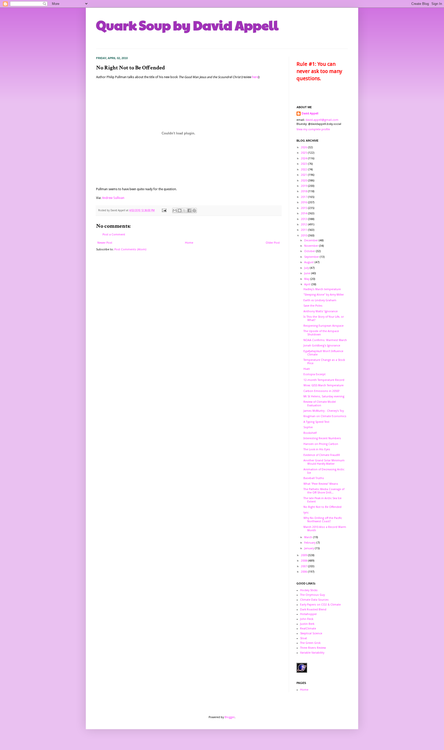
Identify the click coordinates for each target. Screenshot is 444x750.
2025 (304, 152)
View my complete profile (313, 129)
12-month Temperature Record (323, 380)
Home (189, 242)
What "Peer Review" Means (320, 484)
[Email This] (174, 210)
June (307, 273)
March (308, 537)
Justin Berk (307, 624)
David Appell (310, 113)
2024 (304, 158)
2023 (304, 164)
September (312, 257)
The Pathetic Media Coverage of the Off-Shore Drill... (323, 491)
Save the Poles (312, 305)
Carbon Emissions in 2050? (321, 391)
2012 (304, 224)
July (307, 268)
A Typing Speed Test (316, 422)
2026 (304, 147)
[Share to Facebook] (189, 210)
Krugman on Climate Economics (324, 416)
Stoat (303, 638)
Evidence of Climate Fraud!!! (321, 455)
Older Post (273, 242)
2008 (304, 560)
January (309, 548)
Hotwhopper (308, 614)
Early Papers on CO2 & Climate (320, 604)
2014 (304, 213)
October (310, 251)
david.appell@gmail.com (322, 120)
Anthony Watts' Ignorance (320, 311)
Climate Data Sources (314, 599)
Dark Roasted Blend (313, 609)
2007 (304, 566)
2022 (304, 169)
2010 (304, 235)
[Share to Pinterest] (194, 210)
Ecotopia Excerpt (314, 374)
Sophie (308, 427)
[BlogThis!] (179, 210)
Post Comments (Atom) (130, 249)
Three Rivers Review (313, 648)
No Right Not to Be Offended (322, 507)
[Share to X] (184, 210)
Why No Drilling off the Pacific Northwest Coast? (322, 519)
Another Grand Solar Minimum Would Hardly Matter (324, 462)
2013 (304, 219)
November (311, 246)
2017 (304, 197)
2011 (304, 230)
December (311, 240)
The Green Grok (310, 643)
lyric (306, 512)
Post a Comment (114, 234)
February (310, 542)
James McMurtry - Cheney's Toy (323, 411)
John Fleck (306, 619)
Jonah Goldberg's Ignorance (321, 345)
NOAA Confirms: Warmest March (325, 340)
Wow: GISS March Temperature (323, 385)
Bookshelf (310, 433)
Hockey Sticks (309, 590)
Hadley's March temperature (322, 289)
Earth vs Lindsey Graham (319, 300)
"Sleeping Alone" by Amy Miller (323, 294)
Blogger (230, 717)
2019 (304, 186)
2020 (304, 180)
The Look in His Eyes (316, 449)
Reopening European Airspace (323, 325)
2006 (304, 571)
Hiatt (306, 369)
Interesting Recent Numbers (322, 438)
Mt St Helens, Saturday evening (323, 396)
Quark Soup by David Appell (187, 25)
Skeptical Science (311, 633)
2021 (304, 175)
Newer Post (104, 242)
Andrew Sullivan (113, 198)
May (307, 279)
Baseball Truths (313, 478)
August (309, 262)
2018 (304, 191)
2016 (304, 202)
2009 (304, 555)
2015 (304, 208)
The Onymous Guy (312, 595)
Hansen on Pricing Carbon (320, 444)
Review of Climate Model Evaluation (319, 403)
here (255, 77)
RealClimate (308, 628)
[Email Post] (164, 210)
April (307, 284)
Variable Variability (312, 652)
